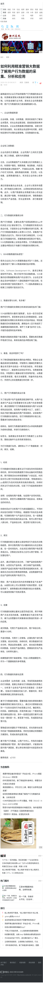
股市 (18, 12)
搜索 (2, 29)
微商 (5, 21)
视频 (22, 9)
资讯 (4, 9)
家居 (9, 12)
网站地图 (32, 962)
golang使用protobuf (12, 916)
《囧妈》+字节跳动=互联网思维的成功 (18, 811)
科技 (13, 12)
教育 (4, 12)
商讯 (13, 18)
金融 (40, 12)
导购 (22, 18)
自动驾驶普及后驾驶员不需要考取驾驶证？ (20, 920)
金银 (22, 12)
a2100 (12, 757)
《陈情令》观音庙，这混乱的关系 (16, 814)
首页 (2, 5)
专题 (36, 9)
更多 (39, 856)
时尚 (2, 21)
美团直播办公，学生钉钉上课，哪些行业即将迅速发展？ (22, 789)
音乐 (40, 15)
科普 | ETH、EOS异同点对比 (12, 873)
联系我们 (13, 962)
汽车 (13, 9)
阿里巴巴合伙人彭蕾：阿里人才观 (14, 866)
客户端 (7, 29)
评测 (31, 18)
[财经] (3, 856)
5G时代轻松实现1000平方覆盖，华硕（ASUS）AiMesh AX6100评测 (22, 802)
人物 (27, 12)
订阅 (12, 29)
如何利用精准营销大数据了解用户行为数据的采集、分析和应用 (21, 795)
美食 (4, 18)
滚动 (40, 9)
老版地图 (22, 962)
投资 (36, 12)
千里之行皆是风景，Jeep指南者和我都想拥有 (21, 931)
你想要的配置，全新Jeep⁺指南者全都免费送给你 (23, 934)
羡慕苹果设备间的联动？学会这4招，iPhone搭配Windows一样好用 (22, 775)
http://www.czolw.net (24, 975)
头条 (31, 12)
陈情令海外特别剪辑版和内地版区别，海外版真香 (22, 807)
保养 (40, 18)
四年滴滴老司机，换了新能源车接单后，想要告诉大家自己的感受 (22, 782)
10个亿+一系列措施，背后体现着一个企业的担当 (20, 860)
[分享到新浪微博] (40, 83)
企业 (4, 15)
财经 (9, 9)
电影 (31, 15)
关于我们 (3, 962)
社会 (18, 9)
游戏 (13, 15)
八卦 (22, 15)
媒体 (27, 9)
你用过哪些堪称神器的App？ (15, 927)
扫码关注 (17, 29)
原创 (31, 9)
